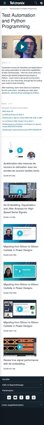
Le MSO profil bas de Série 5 (13, 114)
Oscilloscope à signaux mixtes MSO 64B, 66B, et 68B (22, 118)
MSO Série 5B (7, 111)
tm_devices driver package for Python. (24, 92)
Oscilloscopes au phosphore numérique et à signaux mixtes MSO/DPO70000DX (21, 125)
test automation (10, 90)
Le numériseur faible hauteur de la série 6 (17, 121)
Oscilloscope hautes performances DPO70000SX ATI (22, 130)
